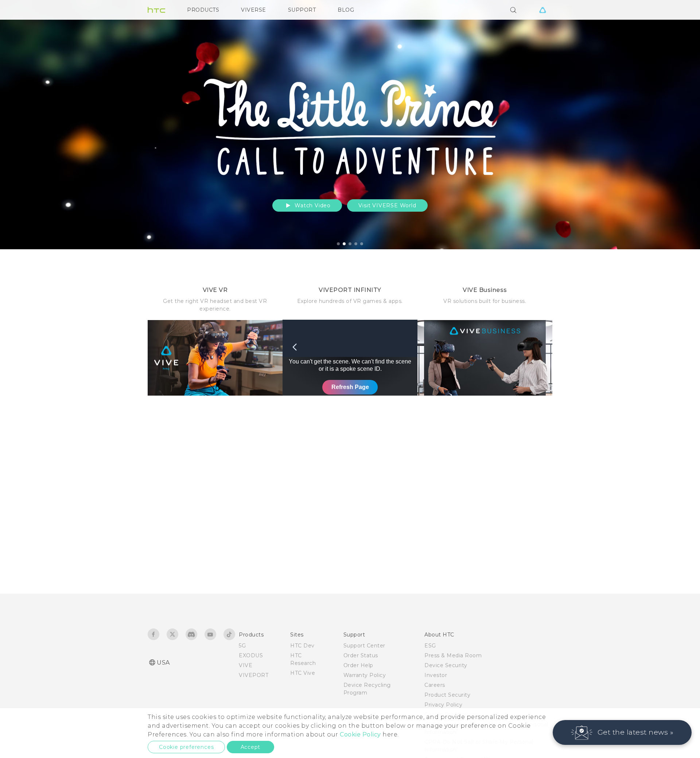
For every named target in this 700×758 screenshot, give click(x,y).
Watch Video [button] (312, 205)
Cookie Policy (360, 734)
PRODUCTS (203, 10)
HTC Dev (302, 645)
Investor (435, 675)
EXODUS (251, 655)
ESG (430, 645)
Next (679, 124)
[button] (622, 732)
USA (163, 662)
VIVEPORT (253, 675)
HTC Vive (302, 673)
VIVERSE (253, 10)
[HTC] (156, 9)
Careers (434, 685)
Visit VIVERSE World (387, 205)
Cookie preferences (186, 747)
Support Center (364, 645)
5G (242, 645)
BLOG (346, 10)
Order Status (360, 655)
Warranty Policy (364, 675)
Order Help (358, 665)
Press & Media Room (453, 655)
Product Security (447, 695)
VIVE (245, 665)
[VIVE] (542, 10)
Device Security (445, 665)
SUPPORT (302, 10)
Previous (20, 124)
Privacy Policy (443, 704)
